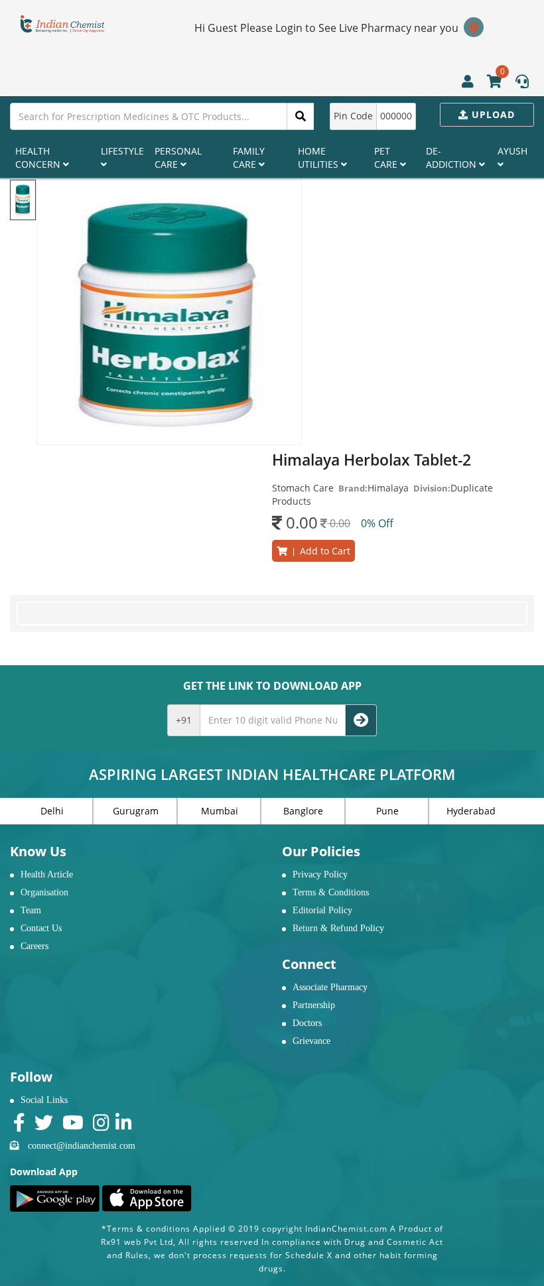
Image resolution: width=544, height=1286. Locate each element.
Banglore (303, 810)
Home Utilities (319, 157)
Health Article (47, 874)
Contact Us (41, 928)
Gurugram (136, 810)
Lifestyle (122, 151)
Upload (491, 114)
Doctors (307, 1023)
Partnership (314, 1005)
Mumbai (219, 810)
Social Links (44, 1100)
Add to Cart (318, 551)
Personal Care (178, 157)
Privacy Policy (320, 874)
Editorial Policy (322, 910)
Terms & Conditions (331, 892)
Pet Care (387, 157)
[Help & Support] (522, 83)
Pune (387, 810)
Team (31, 910)
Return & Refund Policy (338, 928)
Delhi (52, 810)
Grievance (311, 1041)
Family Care (249, 157)
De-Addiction (452, 157)
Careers (34, 946)
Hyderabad (471, 810)
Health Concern (39, 157)
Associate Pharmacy (330, 987)
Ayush (512, 151)
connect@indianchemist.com (81, 1146)
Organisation (44, 892)
